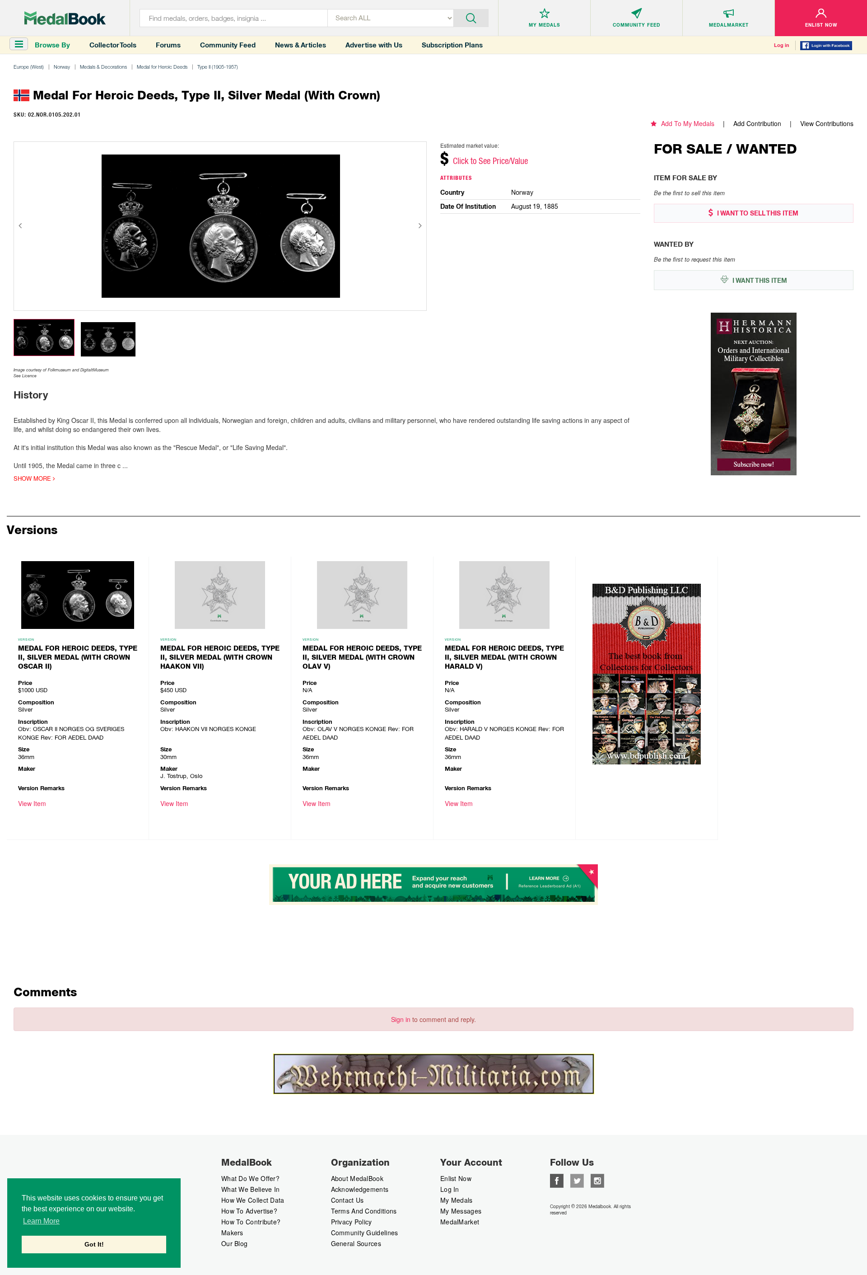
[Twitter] (577, 1179)
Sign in (400, 1019)
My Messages (460, 1210)
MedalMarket (459, 1221)
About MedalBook (357, 1178)
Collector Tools (112, 45)
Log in (781, 45)
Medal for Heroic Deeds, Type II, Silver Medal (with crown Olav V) (362, 657)
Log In (449, 1189)
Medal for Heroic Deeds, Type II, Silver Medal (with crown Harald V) (504, 657)
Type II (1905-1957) (217, 67)
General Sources (356, 1243)
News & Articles (300, 45)
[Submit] (471, 17)
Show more (33, 478)
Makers (232, 1232)
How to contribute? (250, 1221)
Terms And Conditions (364, 1210)
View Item (32, 803)
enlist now (455, 1178)
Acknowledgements (360, 1189)
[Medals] (65, 18)
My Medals (456, 1200)
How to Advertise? (249, 1210)
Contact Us (347, 1200)
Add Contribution (757, 123)
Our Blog (234, 1243)
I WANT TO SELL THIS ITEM (756, 213)
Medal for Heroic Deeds (162, 67)
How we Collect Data (252, 1200)
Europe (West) (29, 67)
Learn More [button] (41, 1221)
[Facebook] (557, 1179)
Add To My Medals (687, 123)
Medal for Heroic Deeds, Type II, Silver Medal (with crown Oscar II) (77, 657)
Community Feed (228, 45)
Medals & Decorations (103, 67)
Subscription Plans (452, 45)
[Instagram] (597, 1179)
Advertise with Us (373, 45)
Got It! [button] (94, 1244)
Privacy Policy (351, 1221)
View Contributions (826, 123)
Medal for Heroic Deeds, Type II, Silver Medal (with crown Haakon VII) (220, 657)
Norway (62, 67)
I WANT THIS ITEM (759, 281)
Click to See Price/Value (490, 161)
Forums (168, 45)
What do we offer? (250, 1178)
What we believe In (250, 1189)
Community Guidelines (364, 1232)
